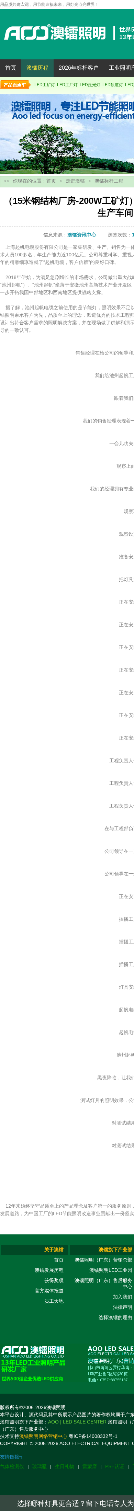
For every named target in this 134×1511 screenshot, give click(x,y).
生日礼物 (64, 1466)
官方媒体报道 (49, 1290)
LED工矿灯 (44, 84)
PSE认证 (114, 1466)
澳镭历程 (37, 68)
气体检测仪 (12, 1466)
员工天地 (54, 1301)
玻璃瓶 (39, 1466)
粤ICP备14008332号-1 (93, 1436)
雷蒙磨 (89, 1466)
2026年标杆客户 (79, 68)
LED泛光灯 (90, 84)
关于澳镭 (54, 1249)
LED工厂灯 (67, 84)
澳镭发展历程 (49, 1270)
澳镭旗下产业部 (115, 1249)
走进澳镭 (75, 181)
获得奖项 (54, 1280)
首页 (10, 68)
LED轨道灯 (112, 84)
